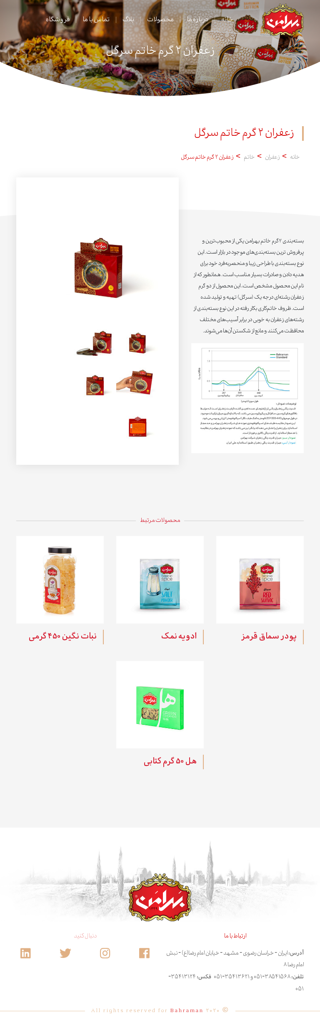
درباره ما (197, 20)
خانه (227, 20)
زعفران (272, 157)
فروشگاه (58, 20)
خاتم (249, 157)
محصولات (160, 20)
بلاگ (128, 20)
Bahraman (187, 1010)
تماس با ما (96, 20)
